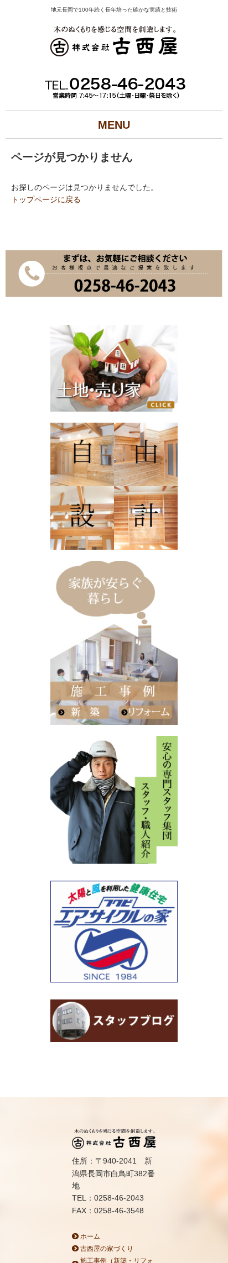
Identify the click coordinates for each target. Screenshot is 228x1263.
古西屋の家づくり (106, 1249)
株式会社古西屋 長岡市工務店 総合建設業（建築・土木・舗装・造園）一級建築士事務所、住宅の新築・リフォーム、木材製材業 (114, 42)
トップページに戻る (46, 199)
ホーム (90, 1236)
